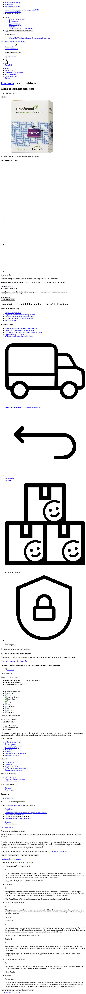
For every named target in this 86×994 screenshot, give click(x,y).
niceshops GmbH (16, 805)
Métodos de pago (15, 25)
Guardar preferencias (8, 990)
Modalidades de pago (12, 748)
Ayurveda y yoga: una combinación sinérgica (20, 316)
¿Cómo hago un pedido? (13, 742)
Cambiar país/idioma (18, 802)
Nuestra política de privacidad (11, 859)
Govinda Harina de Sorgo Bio (15, 334)
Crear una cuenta (10, 56)
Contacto (12, 27)
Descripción (7, 275)
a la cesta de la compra (12, 6)
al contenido (9, 4)
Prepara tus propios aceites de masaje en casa (20, 315)
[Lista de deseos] (6, 59)
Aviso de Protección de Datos (57, 851)
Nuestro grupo (10, 790)
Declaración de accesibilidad (14, 815)
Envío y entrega (10, 744)
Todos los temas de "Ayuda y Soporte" (22, 28)
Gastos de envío (14, 23)
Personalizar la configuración (29, 855)
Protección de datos (11, 811)
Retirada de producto (12, 781)
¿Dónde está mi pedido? (17, 19)
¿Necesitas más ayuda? (12, 755)
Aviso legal (8, 809)
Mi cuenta (8, 750)
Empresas (8, 751)
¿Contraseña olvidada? (12, 766)
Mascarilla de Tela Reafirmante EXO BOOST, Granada (23, 332)
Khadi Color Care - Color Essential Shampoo (20, 330)
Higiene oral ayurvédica (13, 313)
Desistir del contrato (7, 827)
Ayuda (7, 17)
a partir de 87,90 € (22, 10)
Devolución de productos (13, 746)
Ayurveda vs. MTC (11, 320)
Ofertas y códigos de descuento (15, 753)
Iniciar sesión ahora (11, 49)
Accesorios (6, 297)
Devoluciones (13, 21)
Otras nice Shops (10, 824)
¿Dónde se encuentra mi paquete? (16, 768)
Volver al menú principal (13, 2)
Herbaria (7, 83)
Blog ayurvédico (10, 777)
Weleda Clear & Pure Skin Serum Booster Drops (21, 328)
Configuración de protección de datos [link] (17, 816)
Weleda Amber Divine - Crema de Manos (19, 336)
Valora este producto (8, 299)
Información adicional (10, 288)
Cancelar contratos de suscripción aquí (17, 818)
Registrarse (8, 764)
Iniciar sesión (9, 762)
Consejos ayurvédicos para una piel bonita (19, 318)
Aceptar (4, 855)
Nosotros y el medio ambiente (15, 779)
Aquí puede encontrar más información (14, 661)
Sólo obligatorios (13, 855)
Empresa (8, 822)
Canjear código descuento (13, 770)
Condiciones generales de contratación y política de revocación (26, 813)
